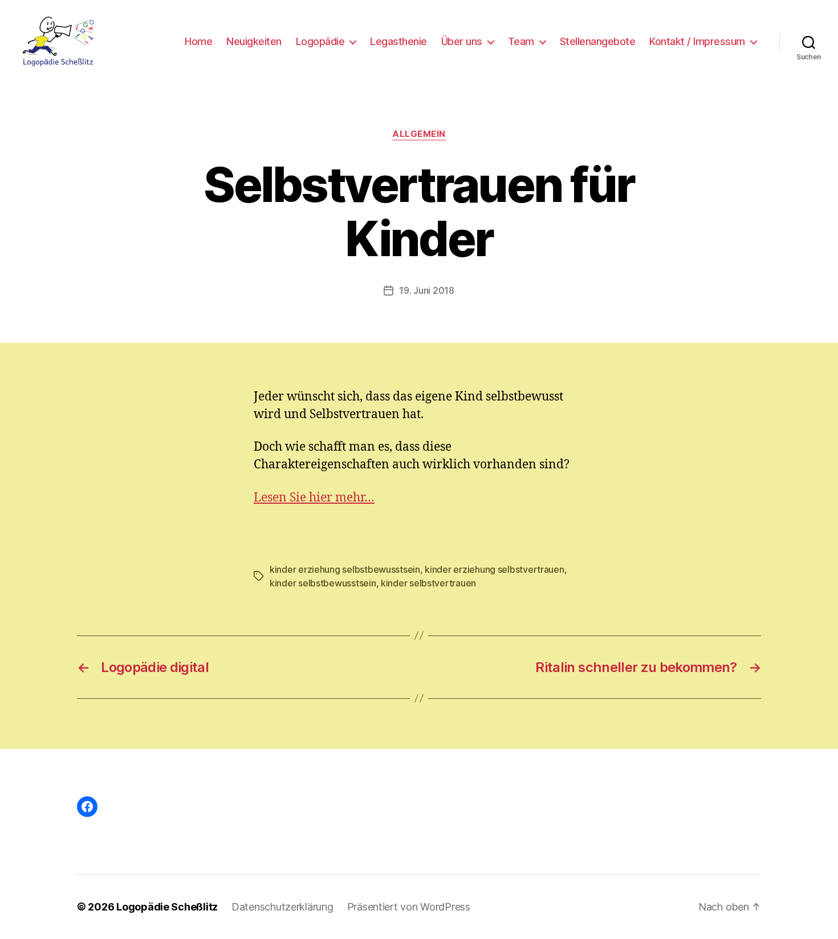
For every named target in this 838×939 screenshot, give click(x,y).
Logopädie (320, 41)
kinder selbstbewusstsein (323, 583)
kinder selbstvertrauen (428, 583)
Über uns (461, 41)
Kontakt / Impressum (697, 41)
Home (198, 41)
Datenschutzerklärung (282, 907)
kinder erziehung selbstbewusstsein (345, 569)
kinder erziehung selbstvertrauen (494, 569)
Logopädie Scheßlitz (167, 907)
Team (521, 41)
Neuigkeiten (254, 41)
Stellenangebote (598, 41)
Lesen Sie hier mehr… (314, 497)
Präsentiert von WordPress (408, 907)
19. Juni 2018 (426, 290)
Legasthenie (398, 41)
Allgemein (419, 134)
